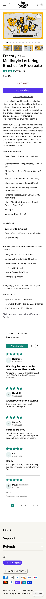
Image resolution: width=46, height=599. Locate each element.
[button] (9, 71)
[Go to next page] (38, 505)
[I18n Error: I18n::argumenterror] (7, 48)
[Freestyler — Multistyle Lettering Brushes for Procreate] (23, 25)
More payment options (23, 96)
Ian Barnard (15, 590)
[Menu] (4, 5)
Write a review (17, 346)
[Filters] (31, 346)
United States (14, 571)
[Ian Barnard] (23, 4)
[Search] (9, 5)
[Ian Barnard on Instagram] (5, 556)
